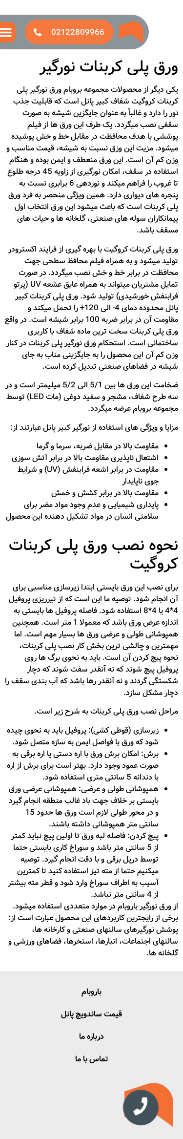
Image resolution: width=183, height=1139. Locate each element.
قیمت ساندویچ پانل (91, 1014)
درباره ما (91, 1037)
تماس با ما (91, 1059)
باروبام (91, 992)
